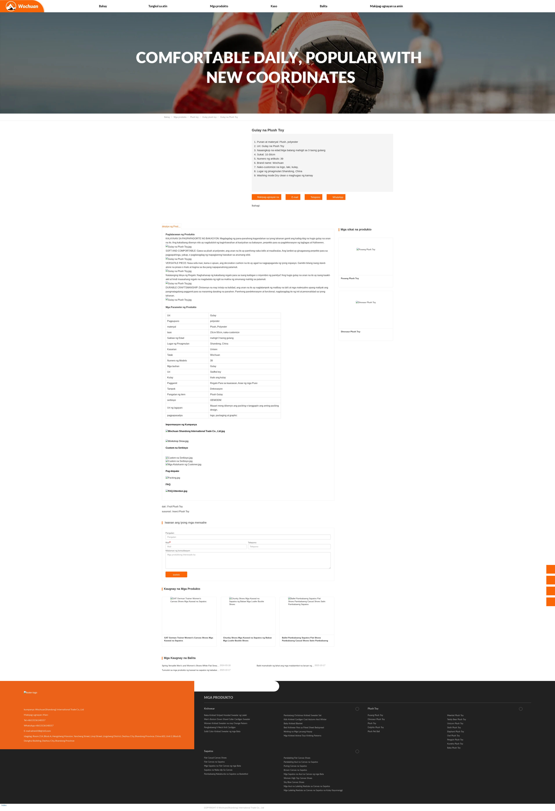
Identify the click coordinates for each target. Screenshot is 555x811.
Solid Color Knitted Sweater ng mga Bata (222, 732)
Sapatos (208, 751)
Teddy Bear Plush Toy (456, 720)
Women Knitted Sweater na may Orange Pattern (225, 723)
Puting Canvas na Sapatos (295, 766)
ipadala (176, 574)
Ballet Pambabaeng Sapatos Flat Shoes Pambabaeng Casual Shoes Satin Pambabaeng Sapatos (305, 639)
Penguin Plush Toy (455, 740)
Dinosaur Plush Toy (350, 331)
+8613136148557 (36, 720)
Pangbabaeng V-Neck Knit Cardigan (220, 728)
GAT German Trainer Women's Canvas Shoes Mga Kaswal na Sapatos (189, 639)
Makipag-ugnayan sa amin (386, 6)
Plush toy (194, 117)
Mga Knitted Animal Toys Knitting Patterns (302, 736)
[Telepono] (550, 580)
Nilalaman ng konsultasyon (177, 550)
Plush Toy (373, 708)
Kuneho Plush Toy (455, 744)
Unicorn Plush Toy (455, 724)
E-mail (295, 197)
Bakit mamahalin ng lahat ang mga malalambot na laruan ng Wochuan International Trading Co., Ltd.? (285, 665)
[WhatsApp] (550, 569)
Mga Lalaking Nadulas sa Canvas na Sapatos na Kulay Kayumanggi (313, 790)
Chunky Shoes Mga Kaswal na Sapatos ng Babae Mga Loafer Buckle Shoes (247, 639)
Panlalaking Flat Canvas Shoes (297, 758)
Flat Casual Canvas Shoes (215, 758)
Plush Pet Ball (374, 732)
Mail (167, 542)
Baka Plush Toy (453, 748)
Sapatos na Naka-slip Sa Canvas (218, 770)
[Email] (550, 591)
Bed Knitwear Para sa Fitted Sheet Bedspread (304, 728)
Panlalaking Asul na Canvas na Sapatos (301, 762)
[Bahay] (22, 6)
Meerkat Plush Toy (455, 716)
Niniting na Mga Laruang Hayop (298, 732)
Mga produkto (180, 117)
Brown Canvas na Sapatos (295, 770)
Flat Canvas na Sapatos (214, 762)
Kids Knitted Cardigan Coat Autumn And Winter (305, 720)
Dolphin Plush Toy (376, 728)
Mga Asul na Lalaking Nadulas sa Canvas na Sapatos (307, 786)
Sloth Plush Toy (454, 728)
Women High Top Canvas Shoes (298, 778)
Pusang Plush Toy (350, 278)
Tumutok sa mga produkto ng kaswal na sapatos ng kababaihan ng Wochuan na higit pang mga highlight (190, 670)
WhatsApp (338, 197)
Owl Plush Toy (453, 736)
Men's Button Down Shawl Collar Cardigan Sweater (227, 719)
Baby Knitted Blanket (293, 724)
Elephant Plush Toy (455, 732)
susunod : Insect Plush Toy (175, 511)
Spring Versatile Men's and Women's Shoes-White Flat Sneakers (190, 665)
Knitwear (209, 708)
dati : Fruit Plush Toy (172, 506)
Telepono (315, 197)
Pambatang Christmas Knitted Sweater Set (302, 716)
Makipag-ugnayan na (268, 197)
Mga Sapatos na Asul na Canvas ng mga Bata (304, 774)
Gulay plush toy (209, 117)
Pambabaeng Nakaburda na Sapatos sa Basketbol (226, 774)
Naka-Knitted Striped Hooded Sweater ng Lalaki (225, 715)
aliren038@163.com (41, 730)
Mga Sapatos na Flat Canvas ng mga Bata (222, 766)
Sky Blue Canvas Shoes (294, 782)
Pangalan (169, 533)
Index (4, 805)
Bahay (103, 6)
